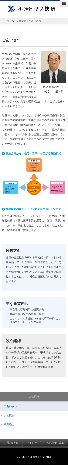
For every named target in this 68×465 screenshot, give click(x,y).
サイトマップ (34, 442)
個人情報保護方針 (56, 442)
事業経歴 (9, 424)
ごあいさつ (10, 406)
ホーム (10, 21)
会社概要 (9, 415)
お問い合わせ (11, 442)
